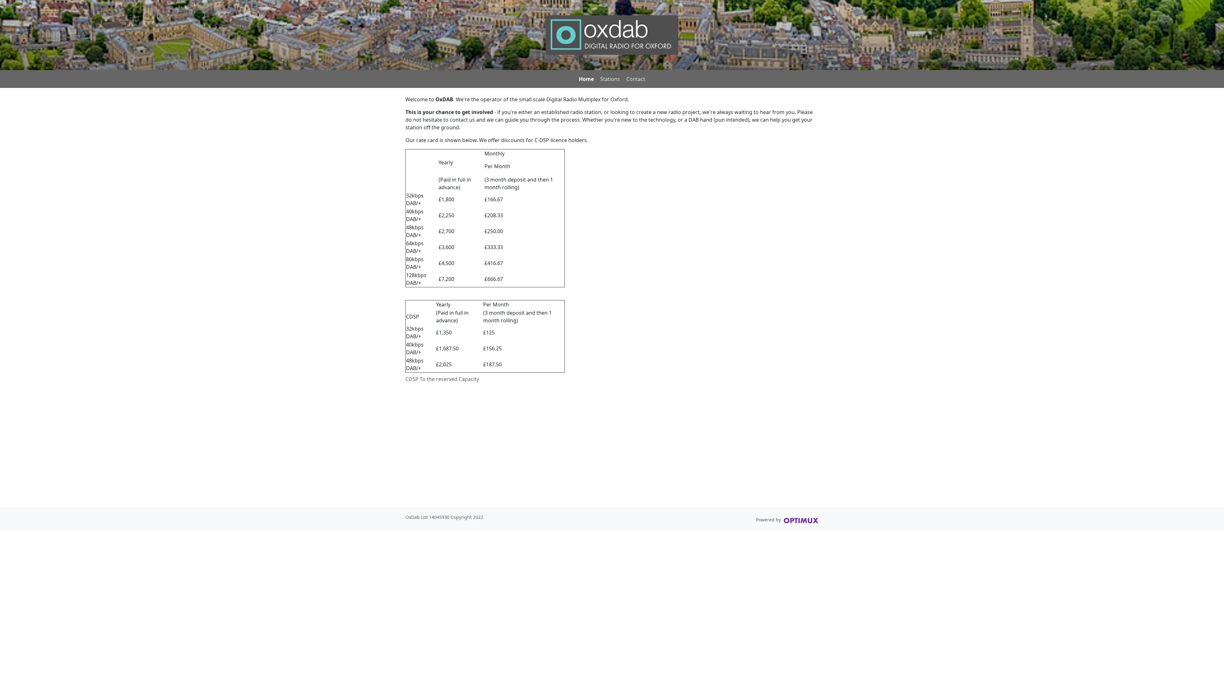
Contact (635, 78)
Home (586, 78)
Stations (610, 78)
